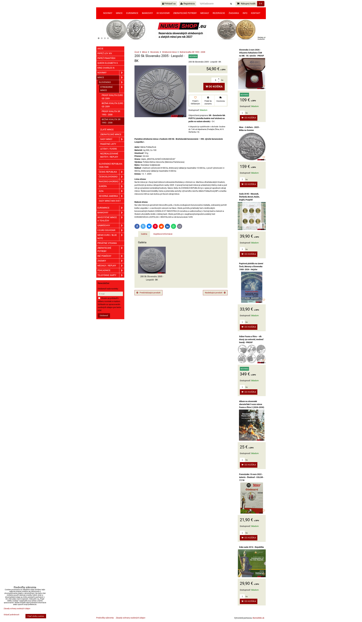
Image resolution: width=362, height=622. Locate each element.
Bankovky (147, 13)
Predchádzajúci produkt (150, 292)
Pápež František (106, 58)
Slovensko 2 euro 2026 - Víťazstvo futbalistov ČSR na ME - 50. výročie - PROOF (251, 53)
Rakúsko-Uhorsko (108, 181)
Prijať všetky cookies (35, 616)
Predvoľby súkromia (105, 618)
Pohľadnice (103, 270)
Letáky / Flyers (108, 149)
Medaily (204, 13)
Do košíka (215, 86)
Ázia (101, 191)
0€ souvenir (163, 13)
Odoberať (104, 315)
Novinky (107, 13)
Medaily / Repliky (106, 265)
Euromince (132, 13)
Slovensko (105, 82)
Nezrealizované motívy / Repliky (109, 155)
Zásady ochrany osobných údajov (130, 618)
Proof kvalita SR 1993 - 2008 (111, 113)
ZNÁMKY (101, 261)
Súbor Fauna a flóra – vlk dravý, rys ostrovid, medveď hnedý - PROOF (251, 339)
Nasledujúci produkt (213, 292)
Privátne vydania (107, 243)
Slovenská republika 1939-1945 (110, 165)
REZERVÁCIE (219, 13)
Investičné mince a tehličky (107, 219)
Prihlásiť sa (170, 3)
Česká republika (108, 172)
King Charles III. (106, 68)
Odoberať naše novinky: (108, 289)
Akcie (100, 48)
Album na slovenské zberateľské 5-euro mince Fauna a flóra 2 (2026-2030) (251, 404)
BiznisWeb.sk (258, 618)
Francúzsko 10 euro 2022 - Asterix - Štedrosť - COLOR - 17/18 (251, 477)
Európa (103, 186)
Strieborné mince (106, 89)
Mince (119, 13)
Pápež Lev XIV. (104, 53)
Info (245, 13)
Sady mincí (106, 139)
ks (246, 113)
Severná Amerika (108, 196)
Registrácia (189, 3)
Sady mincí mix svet (110, 201)
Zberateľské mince (110, 134)
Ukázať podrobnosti (11, 615)
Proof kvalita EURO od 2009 (112, 97)
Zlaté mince (107, 129)
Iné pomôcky (104, 256)
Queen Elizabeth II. (107, 63)
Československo (108, 176)
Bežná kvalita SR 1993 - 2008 (111, 121)
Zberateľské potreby (185, 13)
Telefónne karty (106, 275)
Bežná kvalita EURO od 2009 (112, 105)
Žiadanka (234, 13)
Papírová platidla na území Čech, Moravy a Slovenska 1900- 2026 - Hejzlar (251, 266)
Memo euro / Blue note (107, 237)
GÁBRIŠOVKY (103, 225)
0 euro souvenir (106, 230)
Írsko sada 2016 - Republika (251, 547)
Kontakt (255, 13)
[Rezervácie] (181, 39)
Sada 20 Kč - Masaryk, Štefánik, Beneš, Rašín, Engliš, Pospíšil (249, 197)
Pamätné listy (108, 144)
